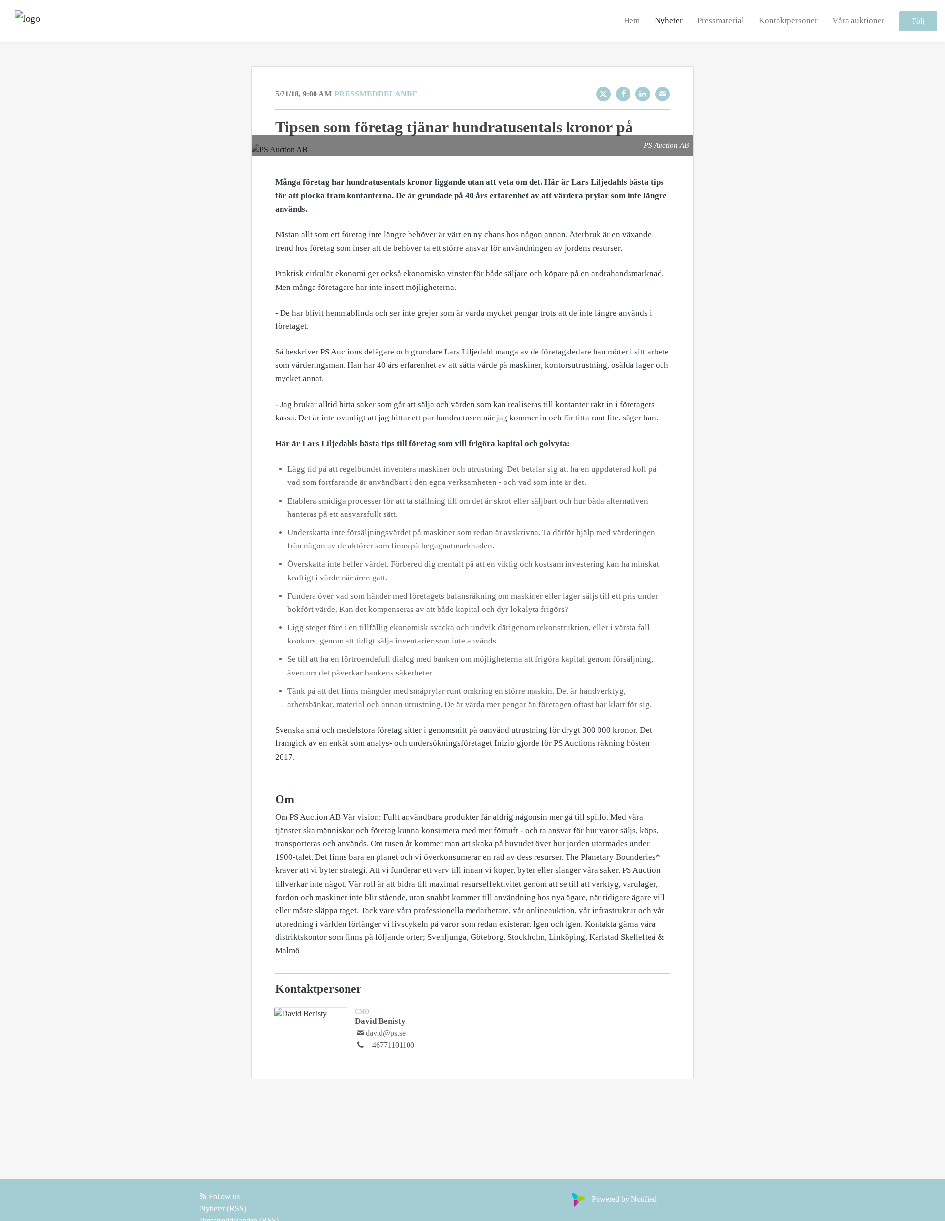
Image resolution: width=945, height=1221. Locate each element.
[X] (603, 94)
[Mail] (662, 94)
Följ (918, 21)
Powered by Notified (624, 1199)
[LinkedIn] (642, 94)
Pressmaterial (720, 20)
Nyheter (669, 20)
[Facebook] (623, 94)
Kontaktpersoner (788, 20)
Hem (632, 20)
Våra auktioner (858, 20)
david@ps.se (386, 1033)
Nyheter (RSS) (223, 1208)
